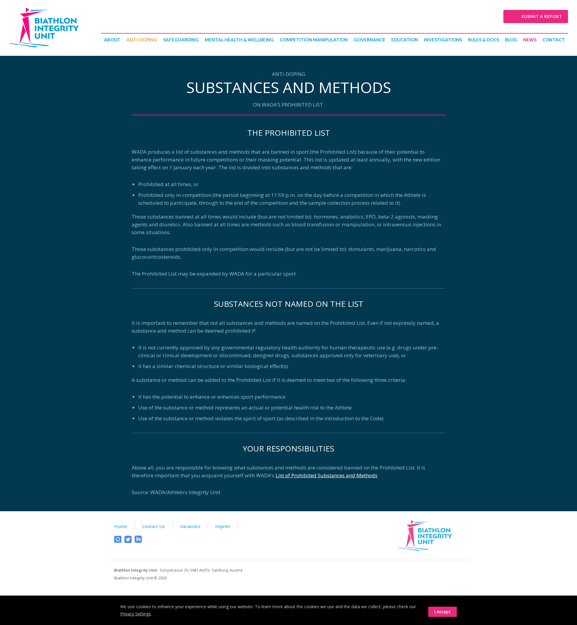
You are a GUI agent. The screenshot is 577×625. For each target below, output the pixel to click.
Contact (553, 39)
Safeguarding (181, 39)
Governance (369, 39)
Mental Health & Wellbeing (239, 39)
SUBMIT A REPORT (541, 16)
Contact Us (153, 526)
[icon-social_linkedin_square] (138, 540)
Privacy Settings (135, 614)
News (529, 39)
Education (404, 39)
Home (120, 526)
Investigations (443, 39)
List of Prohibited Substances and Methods (326, 475)
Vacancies (190, 526)
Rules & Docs (483, 39)
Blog (511, 39)
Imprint (222, 526)
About (112, 39)
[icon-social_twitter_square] (129, 540)
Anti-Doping (142, 39)
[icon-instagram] (119, 540)
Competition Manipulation (314, 39)
